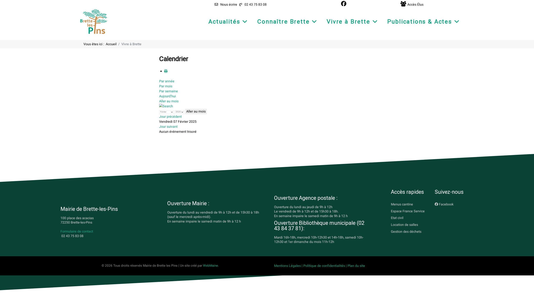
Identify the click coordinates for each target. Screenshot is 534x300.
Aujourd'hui (167, 96)
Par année (166, 81)
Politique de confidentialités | (325, 265)
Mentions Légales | (288, 265)
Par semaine (168, 91)
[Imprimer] (166, 71)
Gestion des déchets (406, 231)
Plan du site (356, 265)
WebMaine (210, 265)
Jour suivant (168, 126)
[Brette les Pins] (93, 21)
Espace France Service (408, 211)
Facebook (446, 204)
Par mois (165, 86)
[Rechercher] (166, 106)
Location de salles (404, 225)
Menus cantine (402, 204)
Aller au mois (169, 101)
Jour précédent (170, 116)
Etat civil (397, 218)
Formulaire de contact (76, 231)
